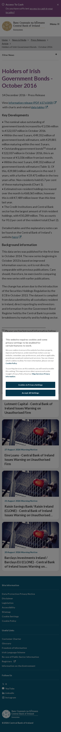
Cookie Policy (11, 363)
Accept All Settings (30, 393)
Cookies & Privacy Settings (30, 385)
